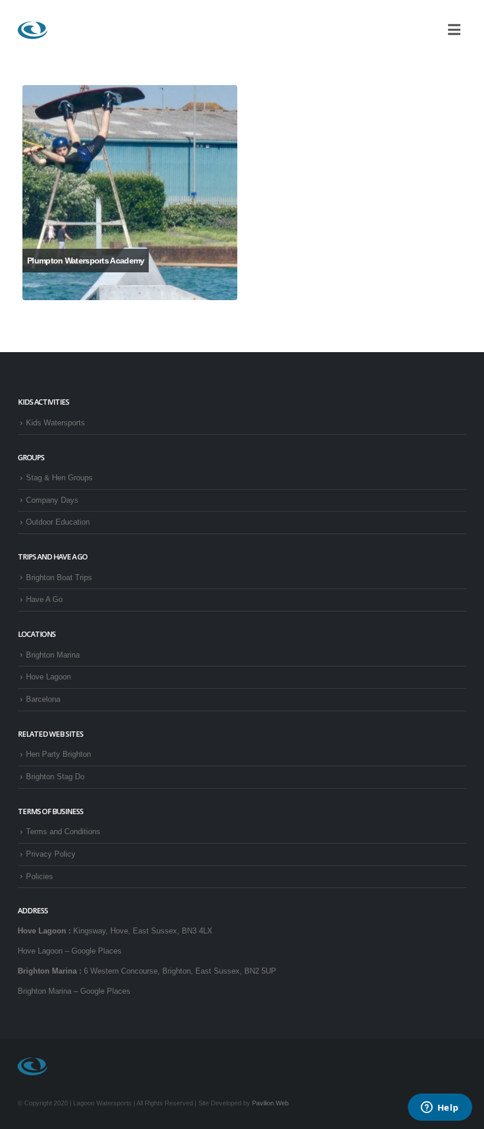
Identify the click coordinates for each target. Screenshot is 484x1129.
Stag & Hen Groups (59, 478)
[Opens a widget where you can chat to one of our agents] (439, 1108)
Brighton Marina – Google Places (74, 991)
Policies (39, 877)
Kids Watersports (55, 423)
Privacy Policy (51, 854)
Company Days (52, 500)
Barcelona (43, 699)
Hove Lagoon (48, 677)
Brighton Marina (53, 655)
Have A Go (44, 600)
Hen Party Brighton (58, 754)
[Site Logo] (32, 30)
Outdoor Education (58, 522)
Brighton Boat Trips (59, 578)
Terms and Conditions (63, 832)
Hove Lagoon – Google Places (70, 951)
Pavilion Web (270, 1103)
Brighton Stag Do (55, 777)
